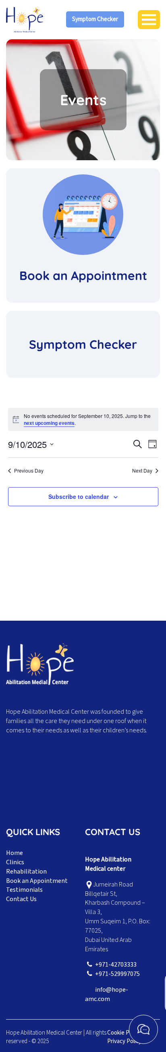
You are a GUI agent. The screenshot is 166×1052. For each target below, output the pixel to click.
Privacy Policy (124, 1041)
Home (14, 852)
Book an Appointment (37, 880)
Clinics (15, 862)
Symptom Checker (95, 19)
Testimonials (24, 889)
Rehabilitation (26, 871)
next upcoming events (49, 422)
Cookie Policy (124, 1033)
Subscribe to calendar (78, 496)
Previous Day (29, 470)
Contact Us (21, 899)
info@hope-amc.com (106, 994)
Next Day (142, 470)
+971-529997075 (117, 973)
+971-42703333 (116, 964)
